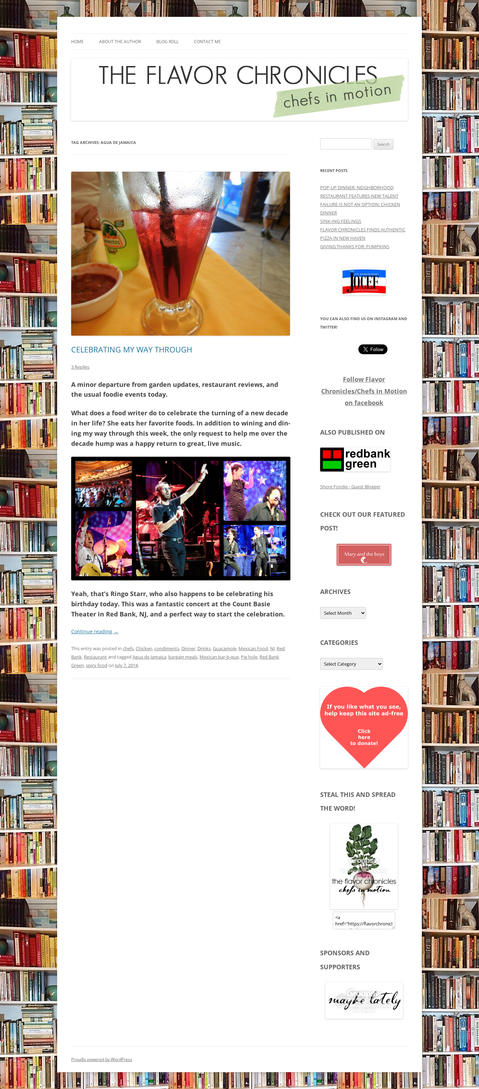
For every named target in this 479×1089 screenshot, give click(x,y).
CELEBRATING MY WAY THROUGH (131, 349)
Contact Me (207, 42)
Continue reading (95, 631)
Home (77, 42)
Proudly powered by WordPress (101, 1059)
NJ (272, 648)
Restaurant (95, 657)
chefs (128, 648)
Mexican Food (253, 648)
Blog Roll (167, 42)
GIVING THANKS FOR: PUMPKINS (354, 246)
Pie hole (249, 657)
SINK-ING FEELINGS (340, 221)
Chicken (144, 648)
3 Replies (80, 367)
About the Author (120, 42)
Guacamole (224, 648)
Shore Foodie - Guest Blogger (350, 486)
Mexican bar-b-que (219, 657)
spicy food (96, 665)
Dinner (188, 648)
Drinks (204, 648)
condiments (166, 648)
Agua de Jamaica (149, 657)
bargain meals (182, 657)
